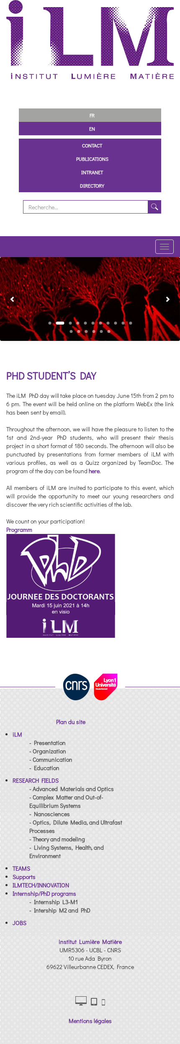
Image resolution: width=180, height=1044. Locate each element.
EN (92, 128)
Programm (19, 530)
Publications (92, 158)
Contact (92, 145)
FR (92, 115)
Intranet (92, 172)
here (94, 471)
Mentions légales (90, 1021)
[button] (9, 299)
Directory (92, 185)
